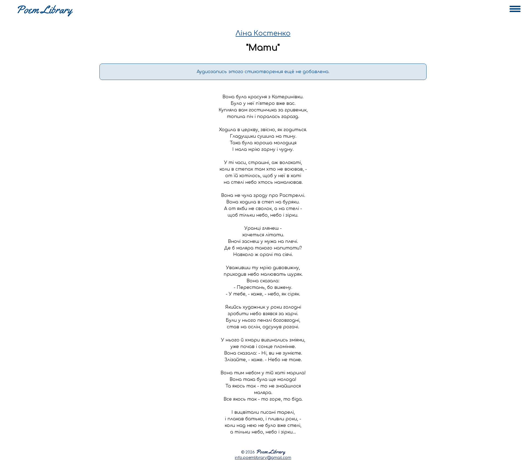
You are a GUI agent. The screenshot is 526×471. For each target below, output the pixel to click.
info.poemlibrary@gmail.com (263, 458)
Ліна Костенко (263, 33)
